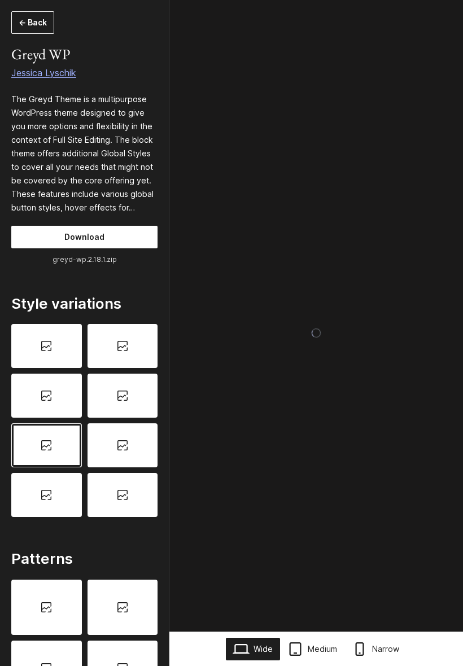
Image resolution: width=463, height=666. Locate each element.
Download (84, 237)
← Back (33, 22)
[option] (46, 346)
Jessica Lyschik (43, 72)
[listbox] (84, 420)
